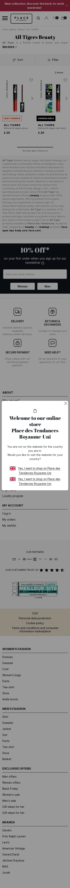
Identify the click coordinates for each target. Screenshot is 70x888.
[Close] (66, 403)
